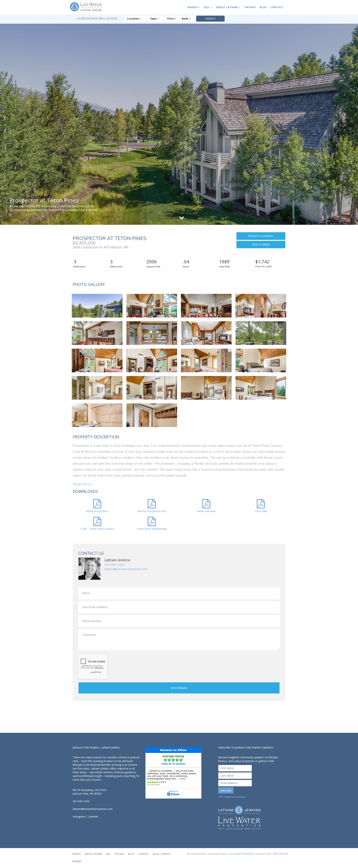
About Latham (227, 7)
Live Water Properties (242, 853)
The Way (250, 7)
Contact (276, 7)
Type (153, 18)
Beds (185, 18)
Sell (207, 7)
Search (192, 7)
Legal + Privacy (162, 854)
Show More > (83, 484)
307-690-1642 (114, 565)
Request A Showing (261, 236)
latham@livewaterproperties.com (125, 569)
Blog (263, 7)
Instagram (79, 816)
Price (171, 18)
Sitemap (76, 861)
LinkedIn (93, 816)
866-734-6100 (281, 853)
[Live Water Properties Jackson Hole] (251, 814)
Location (133, 18)
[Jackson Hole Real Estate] (87, 7)
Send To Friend (261, 244)
